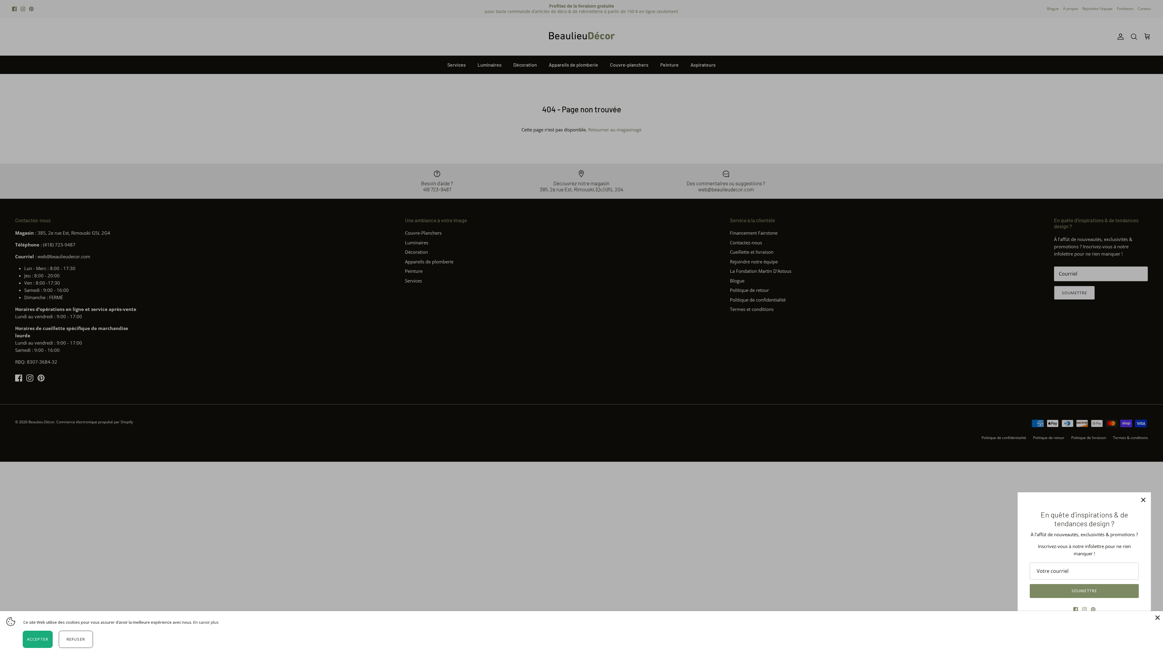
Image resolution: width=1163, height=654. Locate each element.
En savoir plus (206, 622)
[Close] (1157, 617)
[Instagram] (1084, 609)
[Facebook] (1075, 609)
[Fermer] (1143, 500)
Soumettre (1084, 590)
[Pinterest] (1093, 609)
